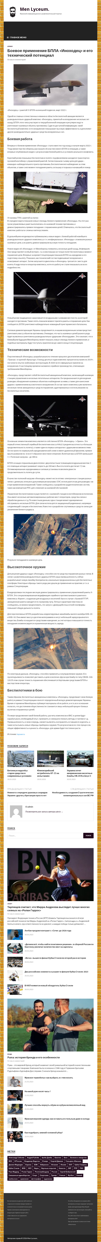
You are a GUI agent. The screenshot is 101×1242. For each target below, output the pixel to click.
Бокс (66, 1158)
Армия (10, 46)
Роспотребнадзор (42, 1172)
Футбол (71, 1175)
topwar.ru (21, 734)
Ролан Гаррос (27, 1172)
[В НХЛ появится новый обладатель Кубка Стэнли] (15, 994)
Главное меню (18, 37)
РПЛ (75, 1168)
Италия (63, 1165)
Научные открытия (48, 1168)
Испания (54, 1165)
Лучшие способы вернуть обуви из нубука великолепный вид (55, 1105)
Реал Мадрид (14, 1172)
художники (48, 1179)
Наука (36, 1168)
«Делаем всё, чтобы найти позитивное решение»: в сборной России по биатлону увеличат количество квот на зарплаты (59, 945)
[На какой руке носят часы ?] (15, 1100)
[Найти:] (50, 835)
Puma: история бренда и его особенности (33, 1057)
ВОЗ (10, 1161)
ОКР (69, 1168)
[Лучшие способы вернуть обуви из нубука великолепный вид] (15, 1113)
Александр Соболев (16, 1158)
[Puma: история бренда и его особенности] (50, 1052)
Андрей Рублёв (33, 1158)
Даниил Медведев (16, 1165)
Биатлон (58, 1158)
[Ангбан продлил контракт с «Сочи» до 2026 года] (15, 939)
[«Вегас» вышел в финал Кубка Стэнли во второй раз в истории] (15, 966)
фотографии (36, 1179)
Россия (54, 1172)
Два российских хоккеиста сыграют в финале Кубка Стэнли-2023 (56, 971)
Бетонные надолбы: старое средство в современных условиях (19, 773)
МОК (23, 1168)
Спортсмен (44, 1175)
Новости (62, 1168)
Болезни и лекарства (78, 1158)
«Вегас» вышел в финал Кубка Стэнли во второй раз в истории (55, 958)
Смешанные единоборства (19, 1175)
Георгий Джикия (56, 1161)
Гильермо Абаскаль (73, 1161)
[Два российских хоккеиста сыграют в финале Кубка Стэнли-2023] (15, 980)
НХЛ (29, 1168)
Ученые (62, 1175)
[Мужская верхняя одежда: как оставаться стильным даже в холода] (15, 1127)
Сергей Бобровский (68, 1172)
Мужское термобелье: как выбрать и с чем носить (49, 1077)
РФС (81, 1168)
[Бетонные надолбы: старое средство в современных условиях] (20, 767)
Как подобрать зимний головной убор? (44, 1132)
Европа (28, 1165)
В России (18, 1161)
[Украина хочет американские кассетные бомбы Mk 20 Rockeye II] (80, 767)
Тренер (54, 1175)
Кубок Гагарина (81, 1165)
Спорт (9, 904)
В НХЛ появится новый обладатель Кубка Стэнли (49, 985)
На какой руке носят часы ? (38, 1091)
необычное (13, 1179)
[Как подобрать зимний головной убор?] (15, 1141)
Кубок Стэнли (14, 1168)
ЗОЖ (36, 1165)
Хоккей (79, 1175)
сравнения (24, 1179)
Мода (9, 1054)
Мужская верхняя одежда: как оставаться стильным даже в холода (57, 1119)
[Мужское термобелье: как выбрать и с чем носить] (15, 1086)
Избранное (44, 1165)
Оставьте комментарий (16, 60)
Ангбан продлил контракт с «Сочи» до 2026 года (48, 930)
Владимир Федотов (32, 1161)
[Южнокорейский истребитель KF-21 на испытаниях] (50, 767)
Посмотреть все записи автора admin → (44, 811)
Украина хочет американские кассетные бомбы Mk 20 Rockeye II (79, 773)
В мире (45, 1161)
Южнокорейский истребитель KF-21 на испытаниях (48, 773)
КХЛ (70, 1165)
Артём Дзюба (47, 1158)
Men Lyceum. (34, 9)
